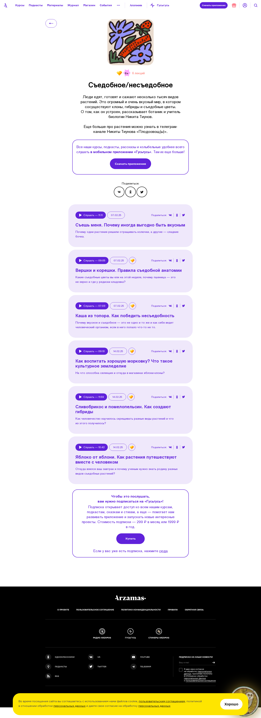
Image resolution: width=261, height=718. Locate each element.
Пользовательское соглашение (95, 609)
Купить (131, 538)
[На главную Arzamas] (5, 5)
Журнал (73, 5)
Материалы (55, 5)
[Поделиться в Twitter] (142, 192)
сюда (163, 551)
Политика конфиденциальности (141, 609)
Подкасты (36, 5)
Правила (173, 609)
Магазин (89, 5)
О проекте (63, 609)
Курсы (19, 5)
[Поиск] (255, 5)
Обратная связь (194, 609)
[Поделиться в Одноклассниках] (130, 192)
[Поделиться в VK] (119, 192)
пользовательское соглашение (201, 680)
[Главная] (130, 597)
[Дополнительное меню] (118, 5)
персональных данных (69, 706)
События (106, 5)
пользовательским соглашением (162, 701)
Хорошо (231, 704)
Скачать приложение (130, 164)
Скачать (213, 5)
